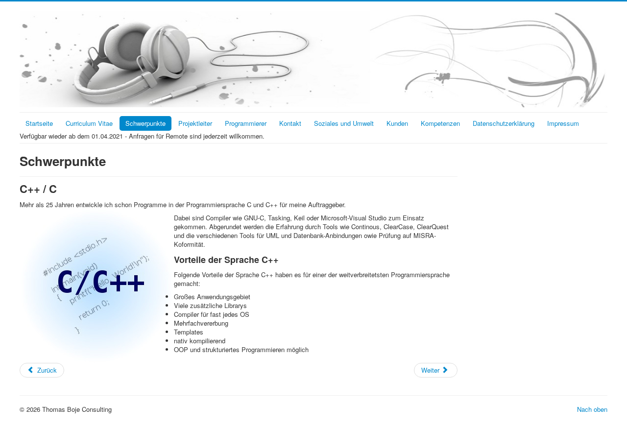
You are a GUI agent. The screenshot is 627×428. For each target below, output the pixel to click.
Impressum (563, 123)
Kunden (397, 123)
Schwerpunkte (145, 123)
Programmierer (245, 123)
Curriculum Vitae (89, 123)
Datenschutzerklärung (503, 123)
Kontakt (290, 123)
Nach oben (592, 409)
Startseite (39, 123)
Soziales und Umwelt (344, 123)
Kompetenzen (440, 123)
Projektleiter (195, 123)
